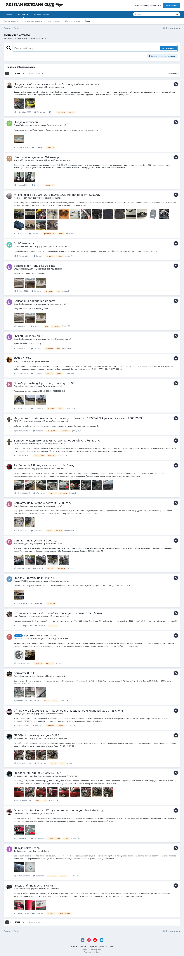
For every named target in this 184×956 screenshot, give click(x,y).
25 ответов (38, 408)
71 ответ (38, 725)
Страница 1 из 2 (35, 74)
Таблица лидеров (41, 14)
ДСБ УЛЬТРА (22, 358)
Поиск (87, 21)
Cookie (109, 946)
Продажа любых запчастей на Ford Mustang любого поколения (56, 84)
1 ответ (38, 256)
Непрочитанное (53, 21)
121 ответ (35, 233)
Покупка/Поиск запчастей (57, 160)
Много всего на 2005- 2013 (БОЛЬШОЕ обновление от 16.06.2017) (57, 194)
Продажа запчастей (54, 87)
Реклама (45, 361)
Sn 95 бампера (24, 243)
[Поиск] (177, 14)
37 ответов (40, 493)
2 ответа (37, 185)
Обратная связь (96, 946)
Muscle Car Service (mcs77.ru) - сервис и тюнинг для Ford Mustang (58, 810)
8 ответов (39, 876)
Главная (9, 14)
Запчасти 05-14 (24, 673)
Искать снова (168, 48)
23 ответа (37, 373)
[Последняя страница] (24, 73)
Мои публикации (72, 21)
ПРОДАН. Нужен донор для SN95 (36, 735)
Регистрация (171, 5)
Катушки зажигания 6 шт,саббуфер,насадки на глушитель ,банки (58, 613)
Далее (17, 74)
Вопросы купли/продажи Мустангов (60, 776)
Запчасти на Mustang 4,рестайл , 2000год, (42, 503)
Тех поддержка (54, 269)
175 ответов (38, 838)
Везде (168, 14)
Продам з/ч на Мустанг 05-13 (33, 885)
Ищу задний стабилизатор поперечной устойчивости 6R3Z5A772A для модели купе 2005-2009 (78, 418)
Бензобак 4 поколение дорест (34, 301)
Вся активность (11, 21)
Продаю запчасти (26, 122)
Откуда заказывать (27, 848)
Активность (23, 14)
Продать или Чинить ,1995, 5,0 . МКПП (39, 772)
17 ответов (38, 531)
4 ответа (37, 291)
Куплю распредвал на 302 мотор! (37, 157)
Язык (73, 946)
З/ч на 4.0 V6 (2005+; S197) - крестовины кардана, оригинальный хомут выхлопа (68, 710)
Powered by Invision (92, 952)
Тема (82, 946)
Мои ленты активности (32, 21)
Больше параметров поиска (162, 56)
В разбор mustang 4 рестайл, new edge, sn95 (44, 383)
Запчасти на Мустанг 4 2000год (35, 540)
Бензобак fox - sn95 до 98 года (34, 265)
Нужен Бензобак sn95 (28, 336)
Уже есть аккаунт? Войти (147, 5)
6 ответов (38, 913)
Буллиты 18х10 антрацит (40, 635)
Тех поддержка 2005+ (54, 443)
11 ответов (40, 112)
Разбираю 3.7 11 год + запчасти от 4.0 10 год (44, 465)
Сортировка (171, 73)
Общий (45, 851)
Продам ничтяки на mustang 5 (34, 578)
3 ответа (38, 147)
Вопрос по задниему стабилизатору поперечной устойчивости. (57, 440)
